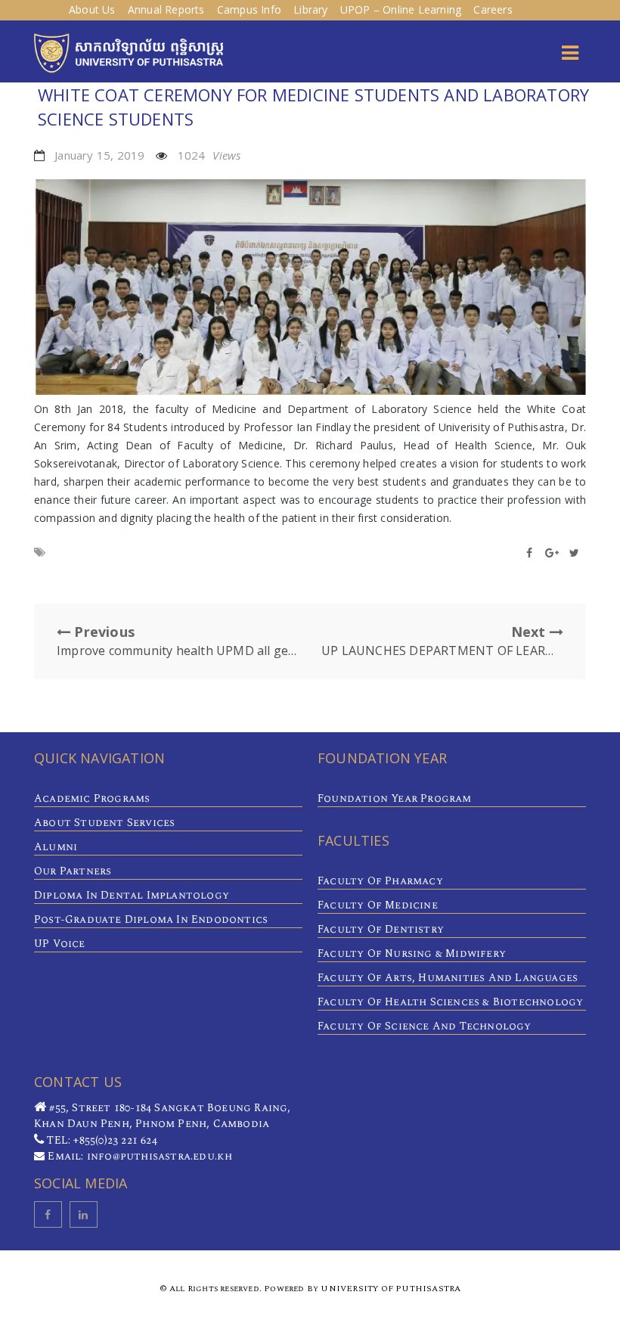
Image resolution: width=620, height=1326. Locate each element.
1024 (209, 155)
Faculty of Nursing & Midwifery (412, 953)
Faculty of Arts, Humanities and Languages (448, 977)
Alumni (55, 846)
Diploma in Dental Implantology (131, 895)
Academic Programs (92, 798)
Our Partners (72, 871)
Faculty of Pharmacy (380, 881)
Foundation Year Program (395, 798)
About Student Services (104, 822)
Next (442, 641)
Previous (178, 641)
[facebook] (48, 1214)
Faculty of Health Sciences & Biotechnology (450, 1002)
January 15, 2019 (99, 155)
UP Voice (59, 943)
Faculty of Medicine (378, 905)
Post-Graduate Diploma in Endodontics (151, 919)
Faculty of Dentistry (381, 929)
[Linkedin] (84, 1214)
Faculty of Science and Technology (425, 1026)
